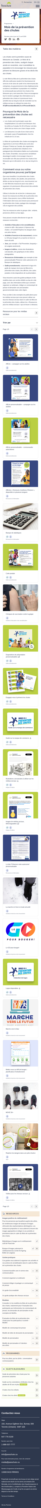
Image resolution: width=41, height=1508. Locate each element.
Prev (32, 329)
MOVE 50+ (9, 1112)
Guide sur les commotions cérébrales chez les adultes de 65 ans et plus (17, 1383)
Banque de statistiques (13, 533)
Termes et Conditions (7, 1496)
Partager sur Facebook (10, 39)
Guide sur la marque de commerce (17, 738)
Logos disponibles (12, 988)
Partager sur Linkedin (14, 39)
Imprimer (18, 39)
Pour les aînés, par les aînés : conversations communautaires (17, 1360)
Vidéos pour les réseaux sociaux (17, 1193)
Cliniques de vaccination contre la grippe (19, 614)
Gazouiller (5, 39)
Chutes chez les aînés (13, 1395)
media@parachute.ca (10, 1462)
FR (38, 2)
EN (35, 2)
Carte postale (10, 573)
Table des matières (12, 49)
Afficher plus (37, 1248)
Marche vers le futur (12, 1029)
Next (36, 329)
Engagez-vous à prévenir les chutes (18, 697)
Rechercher (28, 2)
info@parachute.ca (9, 1454)
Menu (38, 6)
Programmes (8, 23)
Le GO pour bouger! (12, 948)
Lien (37, 1241)
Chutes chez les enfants (10, 1390)
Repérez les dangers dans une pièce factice (20, 1153)
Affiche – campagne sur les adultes (17, 364)
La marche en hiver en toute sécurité (18, 907)
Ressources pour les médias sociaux (15, 312)
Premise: (8, 1505)
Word (33, 1270)
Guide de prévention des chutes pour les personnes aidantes (16, 1375)
